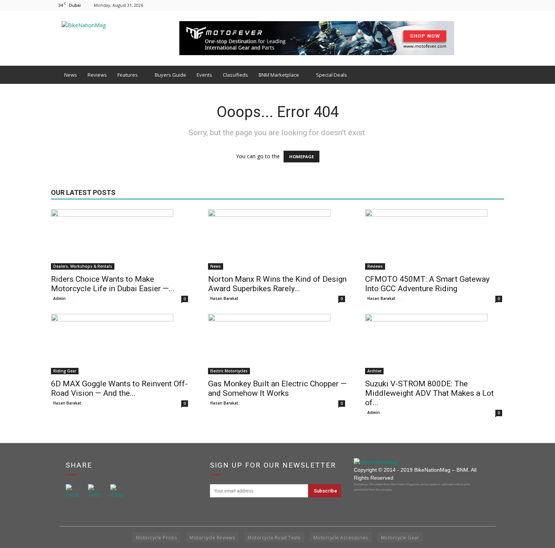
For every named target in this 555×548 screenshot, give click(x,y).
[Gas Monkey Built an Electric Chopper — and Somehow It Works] (277, 344)
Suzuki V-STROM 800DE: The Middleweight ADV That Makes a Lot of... (429, 393)
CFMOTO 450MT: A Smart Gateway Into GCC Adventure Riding (427, 284)
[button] (495, 75)
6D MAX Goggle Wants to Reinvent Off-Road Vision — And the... (119, 388)
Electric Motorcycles (229, 371)
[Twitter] (498, 5)
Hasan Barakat (224, 298)
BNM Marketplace (279, 74)
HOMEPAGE (301, 156)
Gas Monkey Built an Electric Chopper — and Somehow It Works (277, 388)
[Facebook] (473, 5)
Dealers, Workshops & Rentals (82, 266)
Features (127, 74)
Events (204, 74)
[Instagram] (486, 5)
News (70, 74)
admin (59, 298)
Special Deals (331, 74)
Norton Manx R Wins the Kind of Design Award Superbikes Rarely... (277, 284)
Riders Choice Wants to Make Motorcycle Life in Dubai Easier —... (112, 284)
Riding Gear (64, 371)
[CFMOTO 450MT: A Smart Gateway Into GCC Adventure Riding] (434, 239)
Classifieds (235, 74)
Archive (374, 371)
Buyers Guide (170, 74)
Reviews (97, 74)
